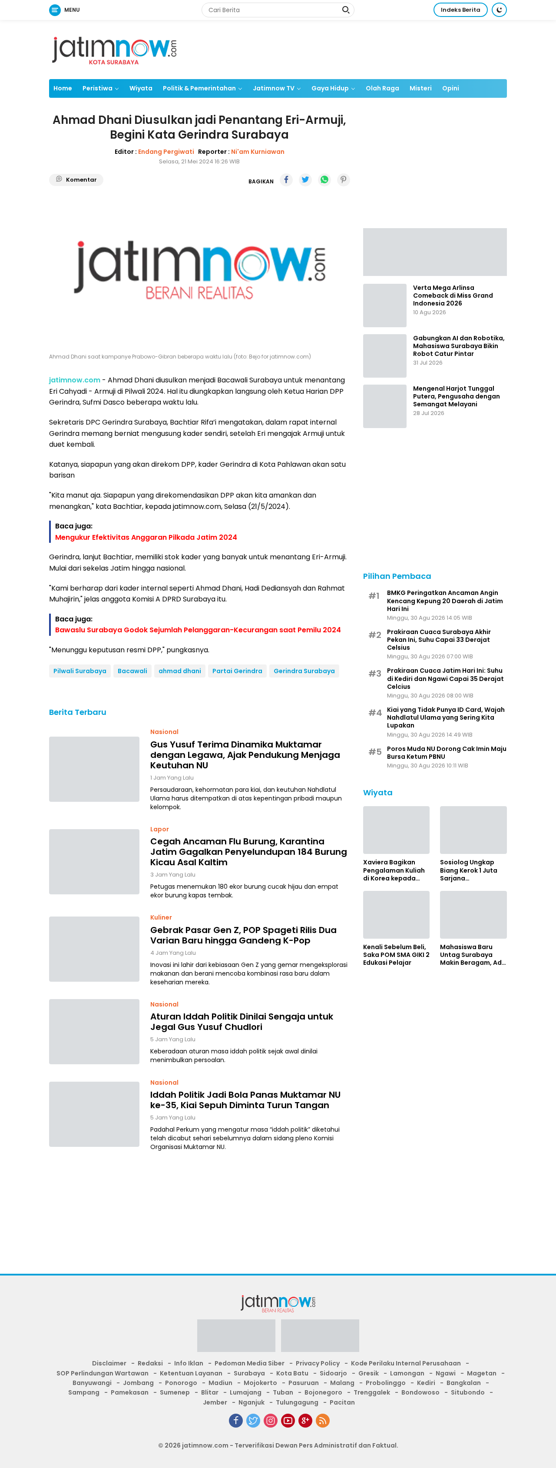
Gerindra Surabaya (304, 670)
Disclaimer (109, 1363)
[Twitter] (253, 1421)
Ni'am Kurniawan (258, 151)
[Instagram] (271, 1421)
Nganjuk (251, 1402)
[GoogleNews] (305, 1421)
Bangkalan (464, 1382)
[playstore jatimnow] (236, 1338)
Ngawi (446, 1373)
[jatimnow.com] (114, 49)
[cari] (345, 11)
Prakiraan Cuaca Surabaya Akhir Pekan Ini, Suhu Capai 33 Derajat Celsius (439, 640)
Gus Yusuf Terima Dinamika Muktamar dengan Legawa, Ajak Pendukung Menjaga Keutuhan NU (245, 754)
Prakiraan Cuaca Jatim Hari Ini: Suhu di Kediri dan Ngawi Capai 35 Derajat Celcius (445, 679)
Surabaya (249, 1373)
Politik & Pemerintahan (199, 88)
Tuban (283, 1392)
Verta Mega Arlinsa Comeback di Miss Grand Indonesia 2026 (453, 296)
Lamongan (407, 1373)
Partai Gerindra (237, 670)
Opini (450, 88)
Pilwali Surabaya (79, 670)
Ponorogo (181, 1382)
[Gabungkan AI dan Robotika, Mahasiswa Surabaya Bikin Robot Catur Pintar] (385, 356)
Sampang (83, 1392)
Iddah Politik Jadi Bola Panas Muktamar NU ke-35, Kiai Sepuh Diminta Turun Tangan (245, 1099)
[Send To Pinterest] (343, 179)
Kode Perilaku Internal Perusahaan (406, 1363)
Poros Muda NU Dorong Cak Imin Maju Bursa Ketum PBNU (446, 753)
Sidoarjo (333, 1373)
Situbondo (468, 1392)
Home (62, 88)
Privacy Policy (318, 1363)
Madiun (220, 1382)
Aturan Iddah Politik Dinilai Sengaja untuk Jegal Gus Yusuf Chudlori (241, 1021)
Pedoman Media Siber (250, 1363)
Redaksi (150, 1363)
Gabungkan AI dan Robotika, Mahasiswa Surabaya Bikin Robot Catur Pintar (459, 346)
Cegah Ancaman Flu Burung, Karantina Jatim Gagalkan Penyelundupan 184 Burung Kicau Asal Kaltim (248, 851)
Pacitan (342, 1402)
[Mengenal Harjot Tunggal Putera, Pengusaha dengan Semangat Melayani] (385, 406)
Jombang (138, 1382)
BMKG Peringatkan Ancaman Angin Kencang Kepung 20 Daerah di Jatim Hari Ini (445, 601)
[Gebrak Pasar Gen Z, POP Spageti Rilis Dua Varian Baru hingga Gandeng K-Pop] (94, 949)
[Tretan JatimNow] (435, 251)
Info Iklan (188, 1363)
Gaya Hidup (330, 88)
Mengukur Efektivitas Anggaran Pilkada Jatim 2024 (146, 537)
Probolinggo (386, 1382)
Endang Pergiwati (166, 151)
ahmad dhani (180, 670)
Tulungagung (297, 1402)
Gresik (368, 1373)
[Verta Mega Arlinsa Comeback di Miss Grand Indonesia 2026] (385, 305)
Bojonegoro (323, 1392)
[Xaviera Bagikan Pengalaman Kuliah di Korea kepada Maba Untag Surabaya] (396, 830)
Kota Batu (292, 1373)
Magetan (481, 1373)
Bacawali (132, 670)
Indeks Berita (460, 10)
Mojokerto (260, 1382)
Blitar (209, 1392)
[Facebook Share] (286, 179)
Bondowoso (420, 1392)
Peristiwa (98, 88)
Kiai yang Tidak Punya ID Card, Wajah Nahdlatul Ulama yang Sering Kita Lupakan (446, 718)
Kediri (426, 1382)
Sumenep (175, 1392)
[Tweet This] (305, 179)
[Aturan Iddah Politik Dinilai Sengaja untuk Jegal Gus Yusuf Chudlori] (94, 1031)
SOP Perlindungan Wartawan (102, 1373)
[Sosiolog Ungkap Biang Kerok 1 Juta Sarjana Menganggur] (473, 830)
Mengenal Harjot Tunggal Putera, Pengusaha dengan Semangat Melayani (456, 397)
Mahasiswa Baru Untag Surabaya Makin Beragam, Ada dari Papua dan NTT (473, 955)
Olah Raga (382, 88)
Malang (342, 1382)
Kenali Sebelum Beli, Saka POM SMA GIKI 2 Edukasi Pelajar (396, 955)
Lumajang (245, 1392)
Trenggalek (372, 1392)
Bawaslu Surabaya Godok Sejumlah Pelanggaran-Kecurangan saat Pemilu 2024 (198, 630)
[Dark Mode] (499, 10)
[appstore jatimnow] (320, 1338)
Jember (215, 1402)
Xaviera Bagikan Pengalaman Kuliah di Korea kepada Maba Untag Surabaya (394, 870)
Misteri (421, 88)
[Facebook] (236, 1421)
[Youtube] (288, 1421)
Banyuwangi (92, 1382)
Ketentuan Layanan (191, 1373)
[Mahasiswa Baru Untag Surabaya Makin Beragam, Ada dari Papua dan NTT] (473, 915)
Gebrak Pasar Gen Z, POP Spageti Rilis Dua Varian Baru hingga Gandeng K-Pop (243, 934)
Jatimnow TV (274, 88)
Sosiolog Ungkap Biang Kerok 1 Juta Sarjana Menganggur (468, 870)
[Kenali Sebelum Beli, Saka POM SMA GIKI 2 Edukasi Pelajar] (396, 915)
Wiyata (140, 88)
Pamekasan (130, 1392)
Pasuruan (303, 1382)
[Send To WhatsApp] (324, 179)
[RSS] (323, 1421)
